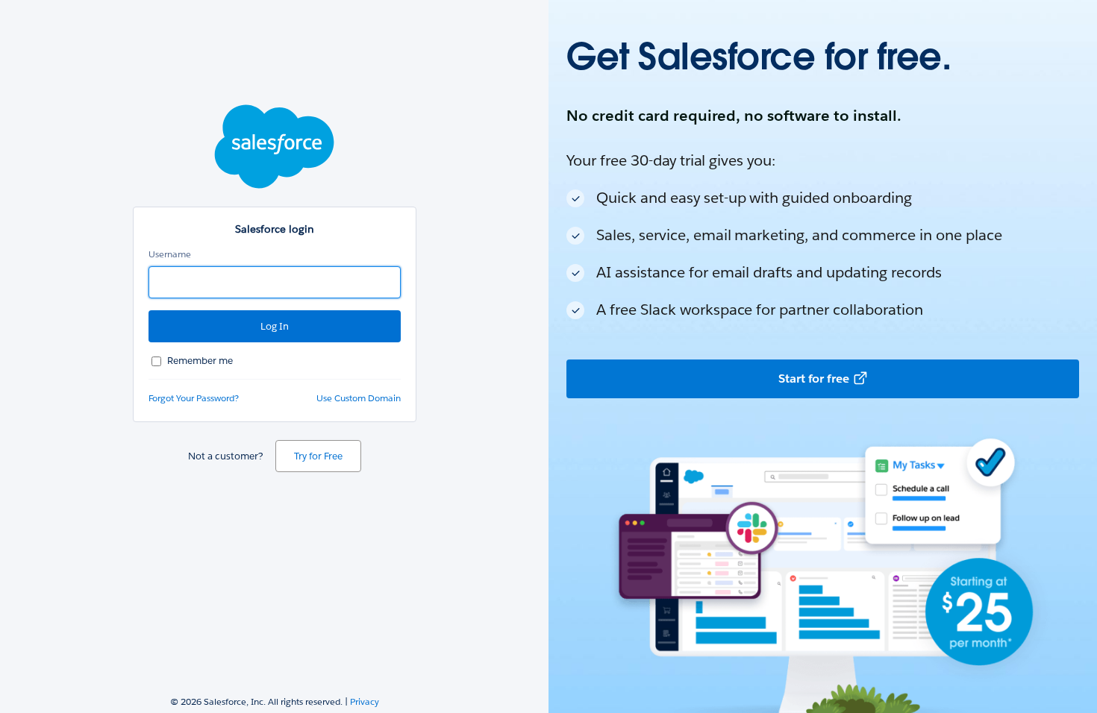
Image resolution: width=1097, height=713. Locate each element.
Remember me (200, 360)
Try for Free (318, 456)
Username (170, 254)
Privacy (364, 701)
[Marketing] (822, 356)
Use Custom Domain (358, 398)
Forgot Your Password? (194, 398)
